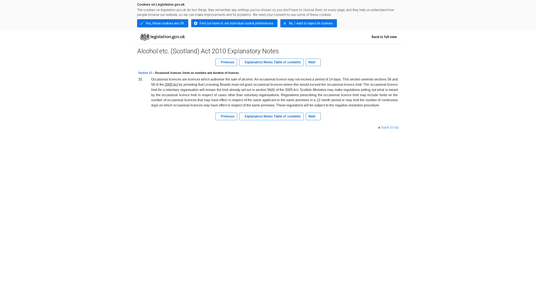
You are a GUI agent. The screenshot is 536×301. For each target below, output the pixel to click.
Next (311, 62)
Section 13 (145, 72)
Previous (227, 62)
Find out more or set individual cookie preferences (236, 23)
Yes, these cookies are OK (165, 23)
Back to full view (384, 37)
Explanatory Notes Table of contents (273, 62)
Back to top (390, 127)
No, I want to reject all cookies (311, 23)
